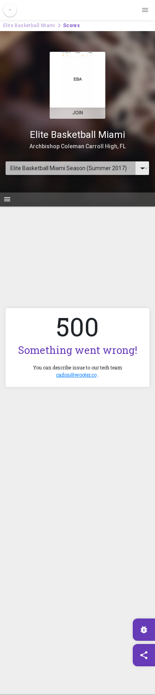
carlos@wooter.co (76, 374)
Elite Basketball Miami (29, 25)
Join (77, 113)
